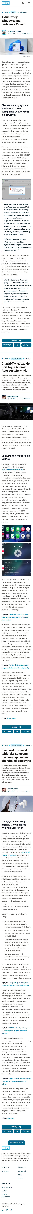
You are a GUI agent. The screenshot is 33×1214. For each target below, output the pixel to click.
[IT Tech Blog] (6, 3)
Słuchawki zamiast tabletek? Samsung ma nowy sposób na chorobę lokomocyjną (15, 617)
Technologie (22, 1171)
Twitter (6, 345)
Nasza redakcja (7, 1187)
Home (6, 12)
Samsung (10, 1118)
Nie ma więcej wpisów (16, 1142)
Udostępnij (15, 340)
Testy (20, 1175)
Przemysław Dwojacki (14, 31)
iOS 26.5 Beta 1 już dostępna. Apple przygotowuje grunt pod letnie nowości (16, 1030)
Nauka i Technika (16, 358)
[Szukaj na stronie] (29, 3)
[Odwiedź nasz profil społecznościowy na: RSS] (11, 1210)
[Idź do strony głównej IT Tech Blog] (16, 1149)
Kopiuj (28, 345)
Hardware (5, 1171)
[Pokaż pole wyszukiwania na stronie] (23, 3)
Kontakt (4, 1191)
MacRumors (11, 718)
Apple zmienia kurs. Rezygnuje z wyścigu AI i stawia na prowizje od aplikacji (16, 1081)
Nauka (20, 1178)
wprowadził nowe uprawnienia (12, 470)
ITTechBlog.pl (10, 1204)
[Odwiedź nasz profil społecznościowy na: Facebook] (3, 1210)
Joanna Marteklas (13, 396)
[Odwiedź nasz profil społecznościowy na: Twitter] (7, 1210)
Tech (13, 12)
